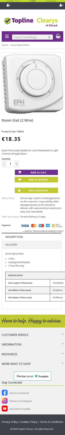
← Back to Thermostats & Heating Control (42, 231)
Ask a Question (38, 190)
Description (14, 236)
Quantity (6, 158)
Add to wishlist (38, 179)
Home (5, 45)
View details (37, 211)
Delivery (11, 244)
